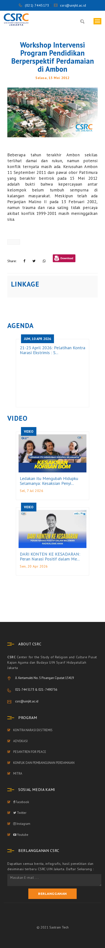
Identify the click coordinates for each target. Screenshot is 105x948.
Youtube (22, 835)
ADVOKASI (20, 741)
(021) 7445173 (37, 5)
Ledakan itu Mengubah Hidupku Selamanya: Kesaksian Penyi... (49, 481)
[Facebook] (24, 261)
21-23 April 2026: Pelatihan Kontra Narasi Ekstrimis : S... (52, 350)
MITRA (17, 773)
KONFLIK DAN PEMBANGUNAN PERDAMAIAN (43, 763)
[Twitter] (34, 261)
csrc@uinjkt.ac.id (73, 5)
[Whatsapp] (44, 261)
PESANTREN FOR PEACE (29, 752)
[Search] (80, 22)
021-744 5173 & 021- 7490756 (36, 690)
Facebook (22, 802)
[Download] (64, 258)
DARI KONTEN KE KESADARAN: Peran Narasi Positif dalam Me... (50, 556)
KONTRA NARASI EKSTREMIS (32, 730)
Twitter (21, 813)
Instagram (23, 824)
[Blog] (52, 112)
